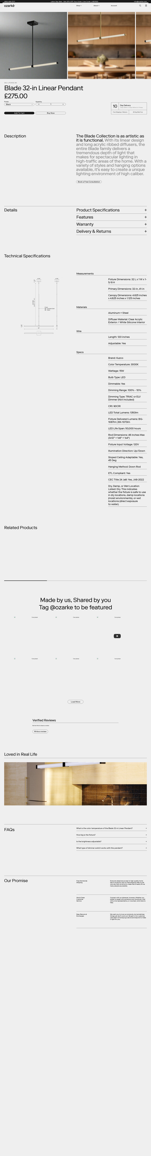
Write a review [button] (40, 731)
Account (114, 5)
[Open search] (140, 6)
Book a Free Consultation (89, 182)
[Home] (9, 5)
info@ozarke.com (140, 1)
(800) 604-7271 (9, 1)
